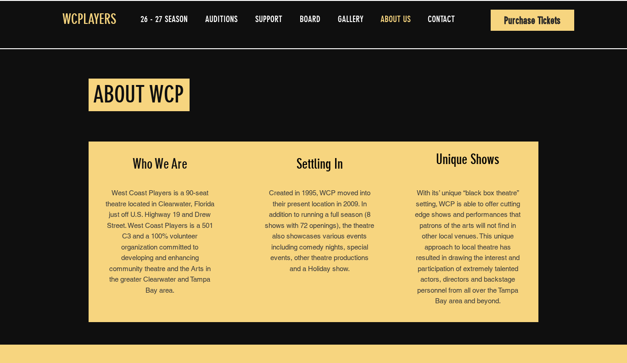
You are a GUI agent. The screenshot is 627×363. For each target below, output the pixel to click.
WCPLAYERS (89, 19)
